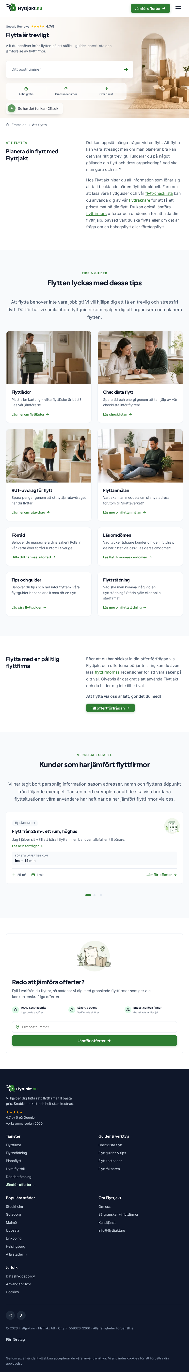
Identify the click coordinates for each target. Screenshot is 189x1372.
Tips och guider (26, 579)
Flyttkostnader (110, 1161)
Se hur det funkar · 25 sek (38, 108)
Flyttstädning (116, 579)
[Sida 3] (101, 895)
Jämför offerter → (21, 1184)
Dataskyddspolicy (20, 1276)
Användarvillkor (18, 1284)
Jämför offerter (147, 8)
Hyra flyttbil (15, 1169)
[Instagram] (10, 1315)
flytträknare (139, 200)
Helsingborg (15, 1246)
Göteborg (13, 1214)
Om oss (104, 1206)
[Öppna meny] (178, 8)
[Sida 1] (88, 895)
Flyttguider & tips (112, 1153)
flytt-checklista (159, 193)
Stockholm (14, 1206)
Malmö (11, 1222)
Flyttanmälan (116, 490)
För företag (15, 1339)
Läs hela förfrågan (25, 846)
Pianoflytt (13, 1161)
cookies (133, 1358)
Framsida (19, 125)
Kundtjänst (107, 1222)
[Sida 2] (94, 895)
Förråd (18, 535)
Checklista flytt (118, 392)
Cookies (12, 1292)
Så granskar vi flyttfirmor (118, 1214)
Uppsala (12, 1230)
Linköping (14, 1238)
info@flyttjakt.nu (111, 1230)
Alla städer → (17, 1254)
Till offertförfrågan (108, 708)
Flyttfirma (13, 1145)
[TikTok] (21, 1315)
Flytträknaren (109, 1169)
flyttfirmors (96, 213)
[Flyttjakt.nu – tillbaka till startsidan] (24, 8)
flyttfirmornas (107, 672)
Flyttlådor (21, 392)
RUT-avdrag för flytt (32, 490)
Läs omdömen (117, 535)
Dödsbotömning (19, 1177)
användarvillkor (94, 1358)
